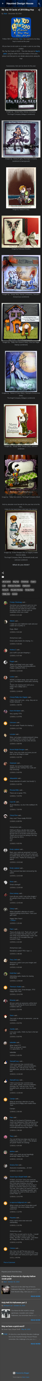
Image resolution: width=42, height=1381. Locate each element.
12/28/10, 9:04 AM (16, 632)
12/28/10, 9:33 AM (16, 644)
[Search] (39, 4)
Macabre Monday (17, 590)
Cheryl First (14, 815)
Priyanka (13, 1217)
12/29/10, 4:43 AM (16, 967)
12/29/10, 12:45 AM (16, 903)
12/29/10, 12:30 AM (16, 887)
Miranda (12, 1000)
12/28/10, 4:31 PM (16, 757)
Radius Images (25, 1377)
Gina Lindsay (14, 893)
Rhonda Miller (14, 790)
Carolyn (12, 1099)
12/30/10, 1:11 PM (16, 1212)
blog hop (16, 582)
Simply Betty (29, 590)
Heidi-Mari (13, 973)
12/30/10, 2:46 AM (16, 1130)
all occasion (6, 582)
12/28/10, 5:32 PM (16, 784)
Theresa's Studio (15, 986)
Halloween (26, 586)
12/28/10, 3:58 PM (16, 744)
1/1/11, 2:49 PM (15, 1257)
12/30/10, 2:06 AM (16, 1111)
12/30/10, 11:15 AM (16, 1171)
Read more (35, 1296)
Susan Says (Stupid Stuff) (18, 1177)
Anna (11, 881)
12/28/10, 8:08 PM (16, 821)
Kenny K (5, 590)
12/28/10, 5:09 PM (16, 772)
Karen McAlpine (15, 711)
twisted (14, 594)
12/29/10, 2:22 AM (16, 942)
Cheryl (12, 908)
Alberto (12, 621)
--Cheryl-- (13, 920)
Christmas (24, 582)
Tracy (12, 1136)
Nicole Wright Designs (17, 749)
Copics (33, 582)
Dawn (12, 1015)
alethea (12, 1151)
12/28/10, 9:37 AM (16, 655)
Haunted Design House (20, 3)
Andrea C (13, 650)
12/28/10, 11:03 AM (16, 671)
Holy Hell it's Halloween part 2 (14, 1302)
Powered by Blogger (22, 1373)
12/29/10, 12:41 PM (16, 994)
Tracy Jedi (13, 959)
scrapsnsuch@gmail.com (18, 1202)
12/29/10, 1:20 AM (16, 923)
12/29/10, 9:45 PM (16, 1055)
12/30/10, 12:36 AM (16, 1074)
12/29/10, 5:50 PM (16, 1036)
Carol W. (12, 802)
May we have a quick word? (13, 1326)
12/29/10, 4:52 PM (16, 1023)
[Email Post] (3, 577)
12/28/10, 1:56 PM (16, 705)
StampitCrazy (14, 1061)
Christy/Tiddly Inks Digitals (18, 697)
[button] (39, 10)
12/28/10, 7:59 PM (16, 809)
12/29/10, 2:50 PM (16, 1009)
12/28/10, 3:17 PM (16, 728)
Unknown (13, 722)
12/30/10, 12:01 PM (16, 1196)
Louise (12, 677)
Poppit (12, 661)
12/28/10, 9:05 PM (16, 843)
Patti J (12, 929)
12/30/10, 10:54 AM (16, 1159)
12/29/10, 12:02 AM (16, 862)
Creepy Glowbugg (16, 602)
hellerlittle (13, 1042)
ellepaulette (13, 778)
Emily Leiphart (14, 849)
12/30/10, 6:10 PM (16, 1242)
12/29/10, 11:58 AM (16, 981)
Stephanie (13, 763)
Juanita (12, 1029)
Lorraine (12, 734)
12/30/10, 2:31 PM (16, 1225)
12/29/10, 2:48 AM (16, 954)
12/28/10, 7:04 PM (16, 796)
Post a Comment (9, 1262)
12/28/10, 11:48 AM (16, 691)
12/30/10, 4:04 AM (16, 1145)
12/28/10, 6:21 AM (16, 615)
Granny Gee (14, 1165)
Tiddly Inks (6, 594)
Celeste (12, 1248)
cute (4, 586)
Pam (11, 1117)
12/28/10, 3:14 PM (16, 716)
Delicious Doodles (14, 586)
